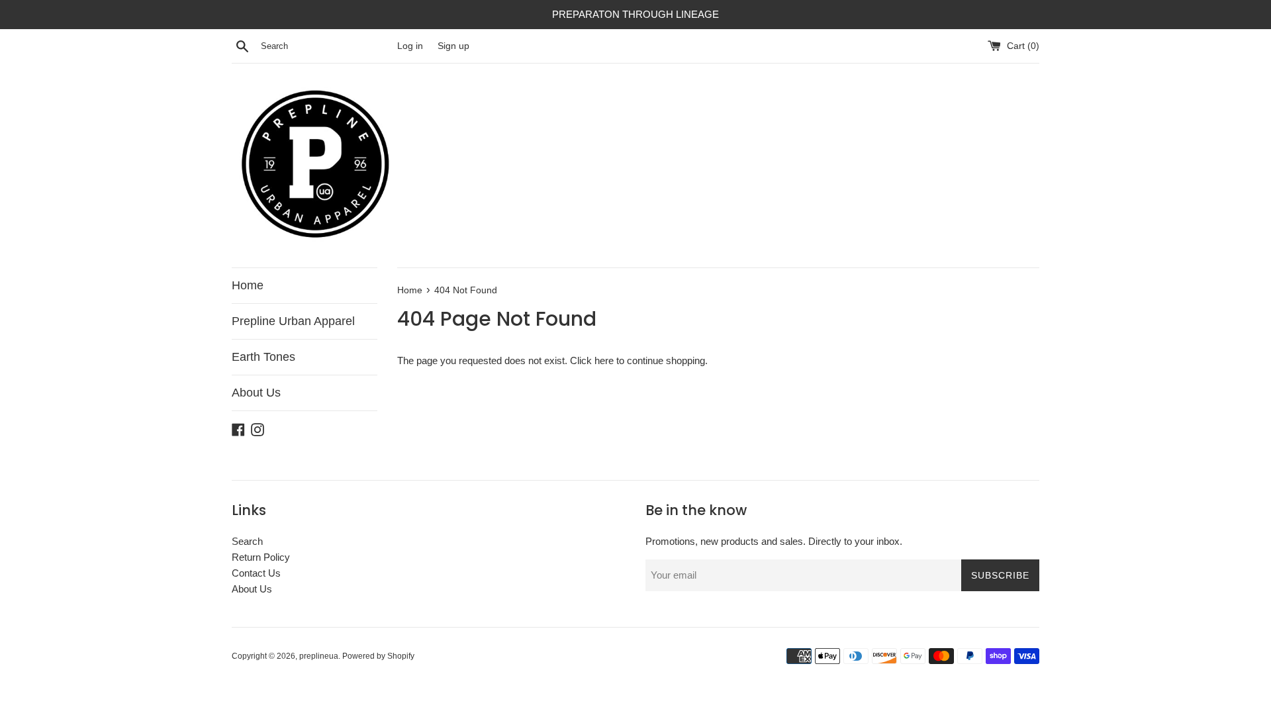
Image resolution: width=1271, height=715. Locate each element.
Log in (410, 46)
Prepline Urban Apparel (293, 321)
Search (247, 541)
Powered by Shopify (378, 656)
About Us (256, 392)
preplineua (318, 656)
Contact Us (256, 573)
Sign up (453, 46)
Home (247, 285)
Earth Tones (263, 356)
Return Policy (261, 557)
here (604, 360)
